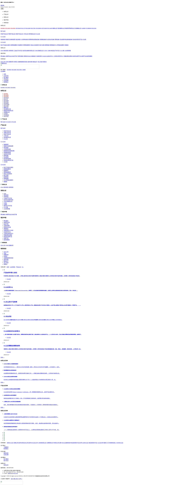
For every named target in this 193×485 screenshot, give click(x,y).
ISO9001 (9, 69)
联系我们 (6, 82)
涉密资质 (11, 50)
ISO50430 (18, 28)
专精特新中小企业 (41, 56)
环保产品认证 (4, 33)
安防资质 (5, 50)
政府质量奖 (89, 56)
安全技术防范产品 (77, 39)
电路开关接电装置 (10, 39)
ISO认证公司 (34, 442)
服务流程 (6, 453)
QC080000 (88, 28)
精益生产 (35, 61)
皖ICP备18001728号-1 (16, 478)
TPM (7, 61)
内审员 (15, 61)
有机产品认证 (19, 33)
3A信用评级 (67, 50)
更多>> (2, 357)
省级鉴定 (33, 56)
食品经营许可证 (93, 442)
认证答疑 (12, 267)
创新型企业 (9, 56)
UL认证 (38, 33)
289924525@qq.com (13, 473)
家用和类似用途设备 (33, 39)
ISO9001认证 (119, 442)
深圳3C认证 (10, 442)
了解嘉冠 (6, 447)
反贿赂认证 (78, 28)
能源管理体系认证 (70, 28)
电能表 (66, 45)
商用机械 (52, 45)
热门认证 (3, 31)
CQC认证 (3, 42)
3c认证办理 (100, 442)
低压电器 (18, 39)
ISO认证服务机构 (66, 442)
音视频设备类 (43, 39)
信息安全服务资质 (8, 199)
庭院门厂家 (107, 442)
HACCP (23, 28)
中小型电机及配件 (60, 45)
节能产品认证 (11, 33)
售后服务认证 (61, 28)
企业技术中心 (49, 56)
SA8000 (83, 28)
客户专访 (6, 460)
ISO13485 (49, 28)
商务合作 (6, 465)
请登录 (2, 5)
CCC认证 (3, 36)
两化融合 (3, 56)
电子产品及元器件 (5, 45)
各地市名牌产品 (76, 56)
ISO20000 (38, 28)
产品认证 (18, 267)
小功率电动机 (24, 39)
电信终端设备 (68, 39)
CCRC (45, 50)
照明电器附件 (26, 45)
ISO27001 (33, 28)
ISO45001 (13, 87)
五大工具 (3, 61)
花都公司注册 (17, 442)
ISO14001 (14, 69)
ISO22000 (27, 28)
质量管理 (11, 61)
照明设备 (57, 39)
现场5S (45, 61)
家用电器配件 (14, 45)
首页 (5, 74)
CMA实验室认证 (39, 50)
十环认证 (25, 33)
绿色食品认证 (32, 33)
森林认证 (54, 28)
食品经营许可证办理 (76, 442)
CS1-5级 (62, 50)
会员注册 (6, 454)
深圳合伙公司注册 (26, 442)
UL (23, 267)
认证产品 (6, 75)
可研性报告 (20, 56)
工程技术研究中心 (58, 56)
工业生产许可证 (18, 50)
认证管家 (6, 80)
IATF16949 (44, 28)
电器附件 (20, 45)
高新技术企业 (27, 56)
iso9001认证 (85, 442)
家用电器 (47, 45)
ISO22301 (93, 28)
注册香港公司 (50, 442)
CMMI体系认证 (42, 442)
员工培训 (40, 61)
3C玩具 (84, 39)
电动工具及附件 (35, 45)
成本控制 (30, 61)
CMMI (49, 50)
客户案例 (6, 77)
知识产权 (14, 56)
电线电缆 (3, 39)
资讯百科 (6, 78)
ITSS (2, 50)
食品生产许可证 (55, 50)
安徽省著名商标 (68, 56)
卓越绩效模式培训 (22, 61)
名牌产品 (83, 56)
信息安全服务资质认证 (28, 50)
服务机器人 (113, 442)
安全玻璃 (62, 39)
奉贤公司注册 (57, 442)
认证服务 (3, 71)
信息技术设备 (50, 39)
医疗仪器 (42, 45)
